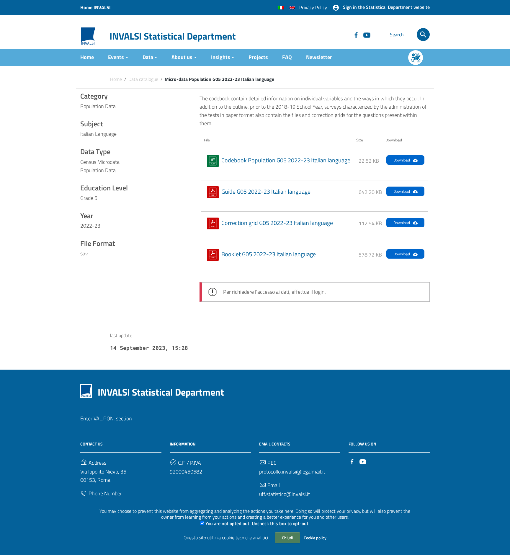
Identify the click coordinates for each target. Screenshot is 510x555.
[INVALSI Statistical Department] (88, 36)
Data (148, 57)
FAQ (287, 57)
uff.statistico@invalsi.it (284, 494)
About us (181, 57)
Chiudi (287, 538)
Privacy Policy (313, 7)
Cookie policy (315, 538)
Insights (220, 57)
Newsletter (319, 57)
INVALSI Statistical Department (172, 36)
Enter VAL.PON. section (106, 418)
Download (401, 160)
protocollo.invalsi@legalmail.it (292, 472)
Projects (258, 57)
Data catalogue (143, 79)
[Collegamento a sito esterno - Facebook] (355, 34)
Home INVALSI (95, 7)
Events (116, 57)
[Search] (423, 34)
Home (87, 57)
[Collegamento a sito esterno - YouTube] (366, 34)
